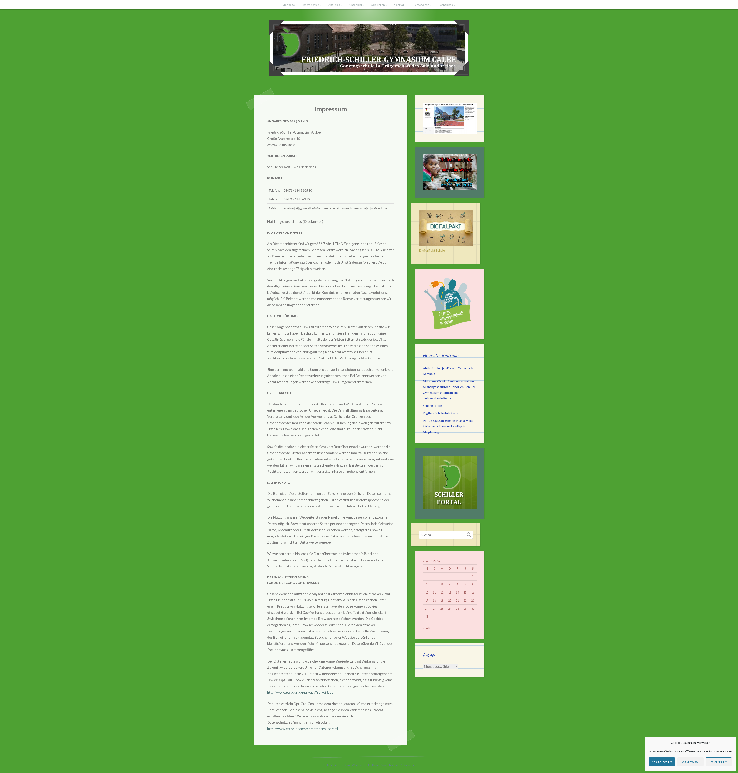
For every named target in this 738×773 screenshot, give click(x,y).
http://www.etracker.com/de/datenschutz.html (302, 729)
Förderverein (421, 4)
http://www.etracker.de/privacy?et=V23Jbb (300, 692)
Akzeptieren (662, 762)
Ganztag (399, 4)
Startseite (289, 4)
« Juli (426, 628)
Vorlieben (719, 762)
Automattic (408, 764)
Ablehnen (690, 762)
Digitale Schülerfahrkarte (440, 413)
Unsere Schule (310, 4)
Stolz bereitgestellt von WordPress (344, 764)
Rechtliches (446, 4)
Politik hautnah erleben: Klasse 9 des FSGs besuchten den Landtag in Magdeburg (448, 426)
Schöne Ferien (432, 405)
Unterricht (355, 4)
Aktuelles (334, 4)
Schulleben (378, 4)
